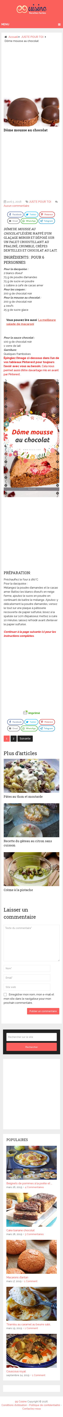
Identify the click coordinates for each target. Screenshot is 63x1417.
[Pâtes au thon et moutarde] (31, 776)
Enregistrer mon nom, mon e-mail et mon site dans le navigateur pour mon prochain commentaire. (29, 998)
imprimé (34, 713)
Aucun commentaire (16, 205)
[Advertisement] (31, 71)
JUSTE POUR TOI (40, 201)
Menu (5, 24)
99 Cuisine (21, 1401)
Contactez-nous (31, 1408)
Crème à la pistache (18, 890)
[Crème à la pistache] (31, 869)
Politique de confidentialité (44, 1405)
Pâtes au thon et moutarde (23, 796)
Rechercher (31, 1047)
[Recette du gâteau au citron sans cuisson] (31, 820)
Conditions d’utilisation (15, 1405)
